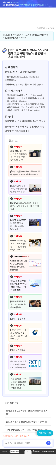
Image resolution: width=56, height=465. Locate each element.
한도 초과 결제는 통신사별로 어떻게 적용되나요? (27, 421)
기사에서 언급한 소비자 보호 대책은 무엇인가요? (27, 429)
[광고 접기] (28, 452)
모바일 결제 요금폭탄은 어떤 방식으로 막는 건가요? (26, 412)
